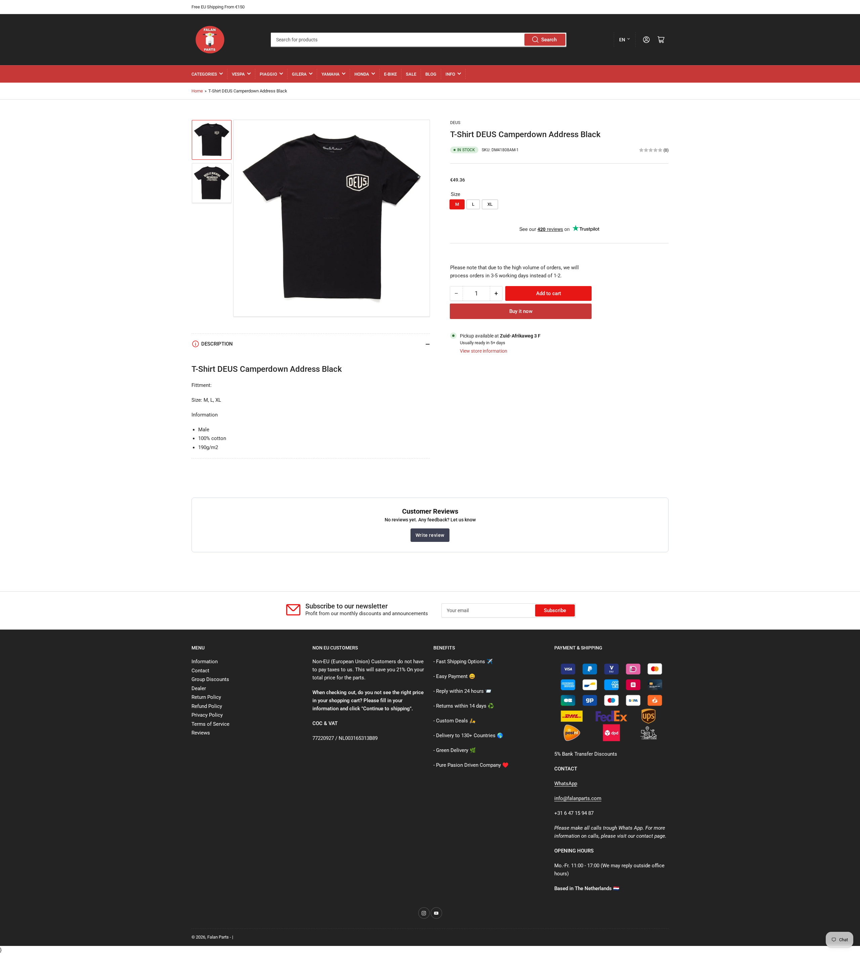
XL (489, 204)
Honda (361, 74)
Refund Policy (206, 706)
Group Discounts (210, 679)
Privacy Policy (207, 715)
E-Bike (390, 74)
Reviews (200, 733)
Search (549, 40)
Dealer (198, 688)
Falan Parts (218, 937)
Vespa (238, 74)
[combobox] (418, 40)
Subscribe (555, 610)
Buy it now (520, 311)
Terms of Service (210, 724)
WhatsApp (565, 784)
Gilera (299, 74)
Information (204, 662)
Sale (411, 74)
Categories (204, 74)
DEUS (455, 122)
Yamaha (330, 74)
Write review (430, 535)
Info (450, 74)
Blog (430, 74)
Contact (200, 671)
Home (197, 90)
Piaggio (268, 74)
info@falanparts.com (577, 798)
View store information (483, 351)
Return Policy (206, 697)
